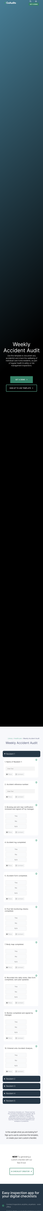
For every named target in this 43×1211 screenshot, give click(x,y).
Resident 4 (10, 1093)
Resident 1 (10, 754)
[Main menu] (36, 1)
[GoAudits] (10, 2)
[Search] (30, 1)
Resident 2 (10, 1079)
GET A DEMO (34, 4)
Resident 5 (10, 1101)
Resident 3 (10, 1086)
